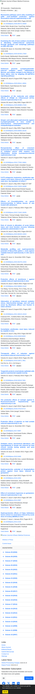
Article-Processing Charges (10, 663)
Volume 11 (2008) (11, 630)
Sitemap (4, 656)
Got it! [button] (5, 691)
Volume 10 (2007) (11, 634)
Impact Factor (5, 665)
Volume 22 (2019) (11, 582)
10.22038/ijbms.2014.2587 (12, 500)
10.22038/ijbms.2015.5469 (12, 456)
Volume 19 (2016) (11, 595)
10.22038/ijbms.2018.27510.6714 (14, 408)
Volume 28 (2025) (11, 556)
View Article (5, 35)
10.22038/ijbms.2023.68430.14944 (14, 234)
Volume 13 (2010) (11, 621)
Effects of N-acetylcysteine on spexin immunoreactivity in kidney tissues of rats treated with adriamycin (17, 203)
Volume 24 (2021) (11, 574)
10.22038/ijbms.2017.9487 (12, 431)
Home (3, 645)
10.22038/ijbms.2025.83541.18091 (14, 83)
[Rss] (18, 684)
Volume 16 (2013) (11, 608)
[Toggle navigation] (17, 3)
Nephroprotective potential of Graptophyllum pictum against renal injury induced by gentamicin (17, 471)
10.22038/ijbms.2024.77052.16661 (14, 162)
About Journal (6, 647)
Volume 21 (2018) (11, 587)
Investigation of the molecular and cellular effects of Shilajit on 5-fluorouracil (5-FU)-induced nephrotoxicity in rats (17, 97)
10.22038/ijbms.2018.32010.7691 (14, 380)
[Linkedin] (13, 684)
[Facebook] (3, 684)
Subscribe (29, 678)
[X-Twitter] (8, 684)
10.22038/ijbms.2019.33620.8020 (14, 336)
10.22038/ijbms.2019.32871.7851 (14, 360)
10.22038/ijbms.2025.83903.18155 (14, 130)
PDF (16, 35)
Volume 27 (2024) (11, 561)
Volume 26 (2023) (11, 565)
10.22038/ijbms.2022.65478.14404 (14, 262)
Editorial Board (6, 649)
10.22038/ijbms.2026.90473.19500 (14, 23)
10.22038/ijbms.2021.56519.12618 (14, 314)
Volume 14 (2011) (11, 617)
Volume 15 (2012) (11, 613)
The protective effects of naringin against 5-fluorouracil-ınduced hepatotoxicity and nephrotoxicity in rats (17, 401)
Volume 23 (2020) (11, 578)
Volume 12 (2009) (11, 626)
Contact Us (5, 654)
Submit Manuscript (7, 651)
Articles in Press (7, 539)
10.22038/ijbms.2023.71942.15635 (14, 212)
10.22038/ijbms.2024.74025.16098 (14, 186)
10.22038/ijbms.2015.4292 (12, 478)
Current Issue (6, 543)
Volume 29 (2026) (11, 552)
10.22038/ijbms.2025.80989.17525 (14, 105)
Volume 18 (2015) (11, 600)
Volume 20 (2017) (11, 591)
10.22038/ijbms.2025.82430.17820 (14, 53)
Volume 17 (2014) (11, 604)
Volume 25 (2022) (11, 569)
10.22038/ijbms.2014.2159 (12, 522)
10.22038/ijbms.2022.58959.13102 (14, 286)
